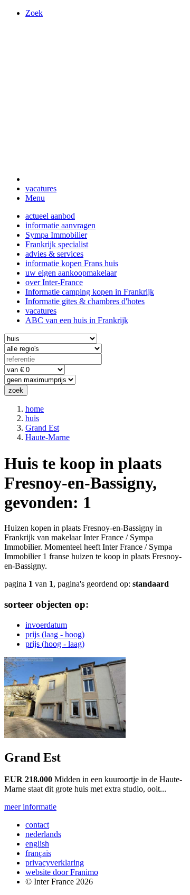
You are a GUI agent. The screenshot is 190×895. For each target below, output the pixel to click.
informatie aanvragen (60, 225)
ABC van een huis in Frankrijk (76, 320)
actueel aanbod (50, 215)
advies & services (54, 253)
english (37, 843)
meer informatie (30, 806)
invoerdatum (46, 624)
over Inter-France (54, 282)
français (38, 853)
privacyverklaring (54, 862)
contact (37, 824)
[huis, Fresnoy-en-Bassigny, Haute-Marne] (65, 735)
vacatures (40, 188)
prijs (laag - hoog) (54, 634)
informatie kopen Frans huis (71, 263)
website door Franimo (61, 872)
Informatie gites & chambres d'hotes (85, 301)
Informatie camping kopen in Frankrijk (89, 291)
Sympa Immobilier (56, 234)
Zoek (34, 12)
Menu (35, 197)
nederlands (43, 834)
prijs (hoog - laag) (54, 643)
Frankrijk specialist (56, 244)
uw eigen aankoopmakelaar (71, 272)
